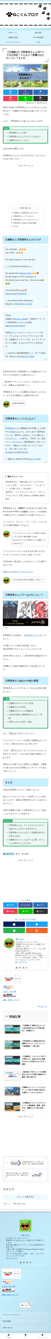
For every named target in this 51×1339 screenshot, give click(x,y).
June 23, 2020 (35, 459)
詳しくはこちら (21, 962)
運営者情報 (7, 1321)
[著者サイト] (14, 924)
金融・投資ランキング (11, 1000)
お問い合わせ (8, 1328)
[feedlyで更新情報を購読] (14, 930)
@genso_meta (25, 273)
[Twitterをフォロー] (37, 924)
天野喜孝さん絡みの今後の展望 (24, 223)
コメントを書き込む (25, 1197)
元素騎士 (26, 854)
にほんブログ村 (9, 991)
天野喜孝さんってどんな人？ (24, 216)
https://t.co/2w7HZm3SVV (16, 294)
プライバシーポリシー (11, 1315)
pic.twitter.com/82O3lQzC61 (17, 452)
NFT (18, 854)
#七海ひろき (14, 432)
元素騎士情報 (9, 854)
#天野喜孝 (9, 428)
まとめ (15, 226)
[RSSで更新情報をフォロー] (37, 930)
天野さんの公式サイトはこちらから (18, 572)
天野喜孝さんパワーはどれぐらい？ (26, 220)
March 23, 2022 (25, 304)
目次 (22, 208)
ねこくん (19, 939)
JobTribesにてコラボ (33, 635)
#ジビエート (18, 442)
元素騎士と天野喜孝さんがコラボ (25, 213)
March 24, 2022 (27, 357)
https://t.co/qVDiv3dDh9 (15, 326)
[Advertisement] (25, 184)
